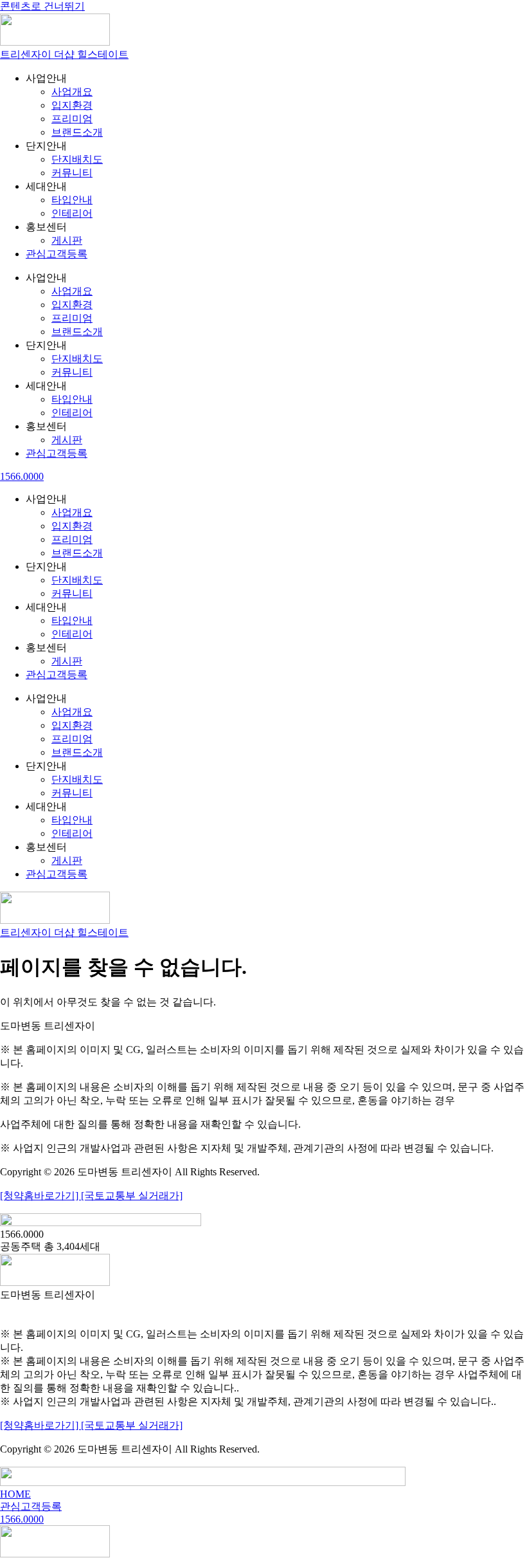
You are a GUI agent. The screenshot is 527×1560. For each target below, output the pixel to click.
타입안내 (72, 199)
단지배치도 (77, 159)
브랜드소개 (77, 132)
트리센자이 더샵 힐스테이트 (64, 54)
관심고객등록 (56, 253)
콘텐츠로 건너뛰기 (42, 6)
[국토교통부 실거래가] (132, 1195)
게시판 (66, 240)
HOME (15, 1494)
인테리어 (72, 213)
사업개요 (72, 91)
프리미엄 (72, 118)
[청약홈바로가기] (40, 1195)
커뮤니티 (72, 172)
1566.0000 (22, 476)
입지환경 (72, 105)
